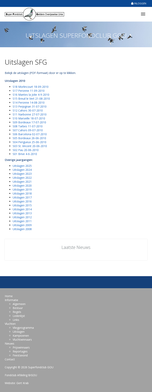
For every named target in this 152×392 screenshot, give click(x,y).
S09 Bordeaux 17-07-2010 (29, 122)
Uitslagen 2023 (22, 174)
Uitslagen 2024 (22, 170)
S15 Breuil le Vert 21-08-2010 (31, 98)
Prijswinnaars (21, 347)
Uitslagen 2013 (22, 213)
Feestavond (20, 355)
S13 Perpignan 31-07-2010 (30, 106)
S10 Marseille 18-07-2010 (29, 118)
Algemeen (19, 304)
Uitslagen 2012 (22, 217)
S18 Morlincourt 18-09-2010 (30, 87)
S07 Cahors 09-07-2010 (28, 130)
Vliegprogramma (23, 328)
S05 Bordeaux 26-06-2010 (29, 138)
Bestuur (18, 308)
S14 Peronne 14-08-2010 (29, 102)
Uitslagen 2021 (22, 181)
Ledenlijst (19, 316)
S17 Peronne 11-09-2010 (29, 91)
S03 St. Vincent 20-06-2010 (30, 146)
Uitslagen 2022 (22, 177)
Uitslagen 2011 (22, 221)
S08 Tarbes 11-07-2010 (28, 126)
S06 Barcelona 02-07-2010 (30, 134)
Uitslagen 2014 (22, 209)
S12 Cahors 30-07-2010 (28, 110)
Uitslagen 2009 (22, 225)
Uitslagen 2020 (22, 185)
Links (16, 320)
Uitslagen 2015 (22, 205)
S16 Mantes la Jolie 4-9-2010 (31, 94)
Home (9, 296)
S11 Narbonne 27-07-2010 (30, 114)
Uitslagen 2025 (22, 166)
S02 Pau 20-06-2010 (26, 150)
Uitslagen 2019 (22, 189)
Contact (10, 359)
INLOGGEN (140, 3)
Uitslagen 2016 (22, 201)
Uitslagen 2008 (22, 229)
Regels (17, 312)
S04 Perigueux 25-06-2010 (29, 142)
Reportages (20, 351)
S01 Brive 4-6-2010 (25, 154)
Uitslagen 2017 (22, 197)
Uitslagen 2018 (22, 193)
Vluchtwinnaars (22, 339)
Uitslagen (19, 331)
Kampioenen (21, 335)
